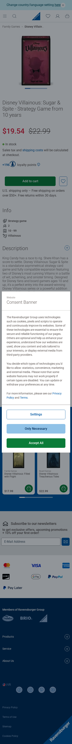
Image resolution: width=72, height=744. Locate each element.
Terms (24, 397)
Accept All (36, 443)
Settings (36, 414)
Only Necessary (36, 429)
